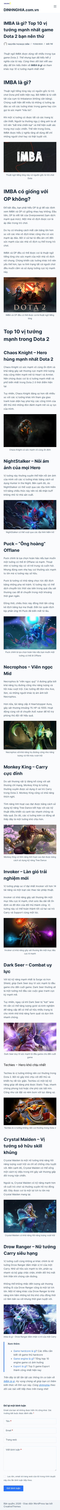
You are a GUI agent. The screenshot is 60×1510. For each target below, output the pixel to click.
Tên (8, 1421)
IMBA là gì (9, 1381)
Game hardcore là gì (25, 1350)
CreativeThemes (12, 1506)
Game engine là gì (23, 1358)
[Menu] (55, 6)
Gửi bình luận (13, 1488)
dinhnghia (44, 1385)
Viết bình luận (14, 1449)
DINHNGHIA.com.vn (21, 10)
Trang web (11, 1439)
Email (9, 1430)
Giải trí (49, 44)
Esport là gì (20, 1366)
